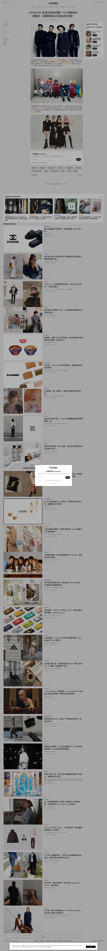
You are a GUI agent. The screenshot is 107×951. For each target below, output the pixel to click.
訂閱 (68, 477)
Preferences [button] (49, 946)
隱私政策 (59, 480)
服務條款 (56, 480)
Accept (90, 946)
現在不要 (53, 483)
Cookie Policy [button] (24, 946)
